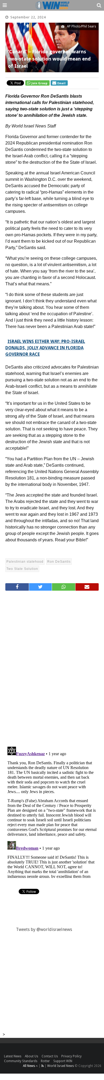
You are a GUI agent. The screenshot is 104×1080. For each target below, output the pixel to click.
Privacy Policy (71, 1056)
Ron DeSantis (59, 561)
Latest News (12, 1056)
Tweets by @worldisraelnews (44, 929)
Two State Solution (22, 569)
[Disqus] (52, 666)
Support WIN (62, 1061)
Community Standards (20, 1061)
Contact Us (50, 1056)
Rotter (45, 1061)
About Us (31, 1056)
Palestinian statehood (24, 561)
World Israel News (60, 1066)
